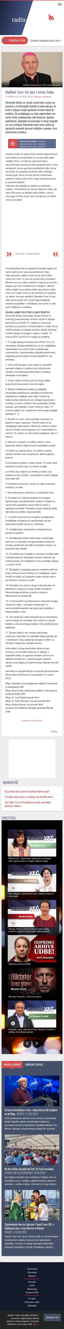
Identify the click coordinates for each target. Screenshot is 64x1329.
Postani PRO (32, 1294)
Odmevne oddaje (34, 1066)
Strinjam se (52, 1317)
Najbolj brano (12, 1066)
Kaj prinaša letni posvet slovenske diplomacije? (27, 793)
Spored (32, 1277)
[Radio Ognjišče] (32, 18)
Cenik (32, 1287)
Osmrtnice (32, 1270)
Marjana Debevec (43, 96)
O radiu (32, 1300)
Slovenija (10, 97)
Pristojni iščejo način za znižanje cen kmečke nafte (29, 798)
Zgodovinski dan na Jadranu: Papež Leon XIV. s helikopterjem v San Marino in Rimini (29, 1228)
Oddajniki (32, 1307)
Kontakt (32, 1283)
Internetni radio (32, 1304)
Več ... (36, 1324)
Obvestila (32, 1274)
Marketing (32, 1290)
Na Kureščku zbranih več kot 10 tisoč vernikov (29, 1170)
